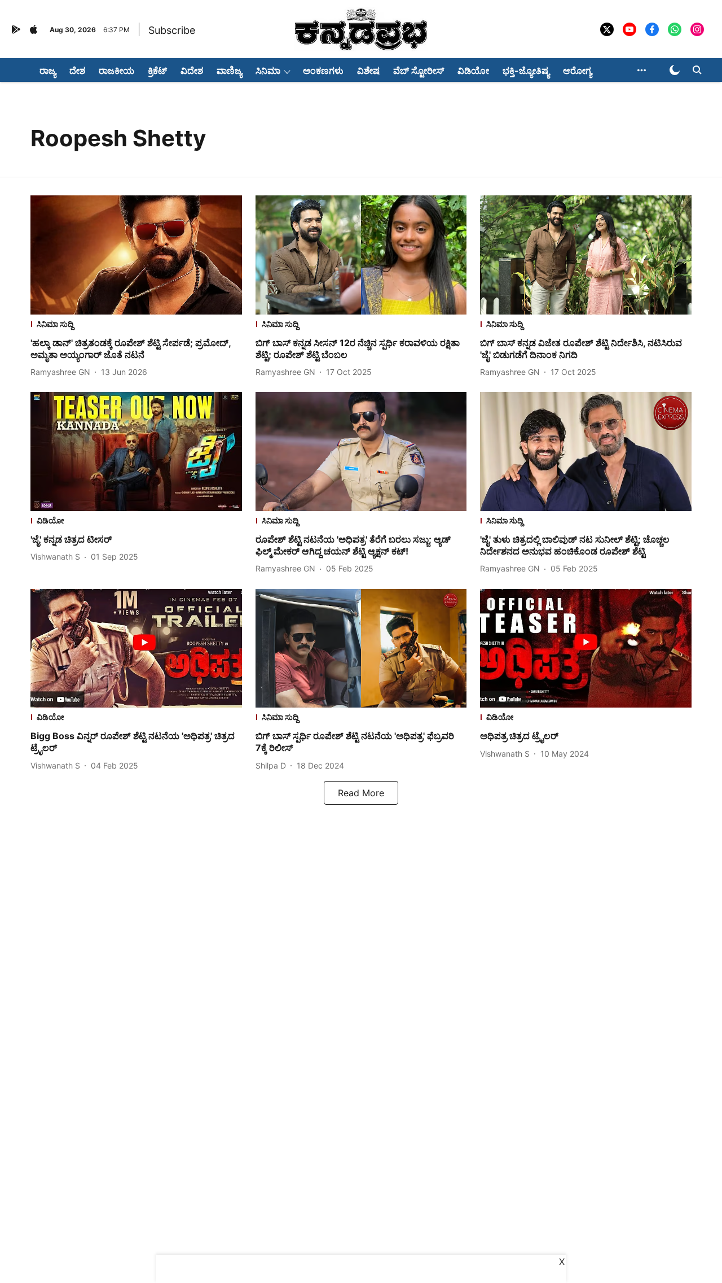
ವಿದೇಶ (191, 70)
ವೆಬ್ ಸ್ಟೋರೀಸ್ (418, 70)
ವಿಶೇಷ (368, 70)
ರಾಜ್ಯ (47, 70)
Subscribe (171, 30)
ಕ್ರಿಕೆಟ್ (157, 70)
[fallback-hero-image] (136, 255)
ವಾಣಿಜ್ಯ (229, 70)
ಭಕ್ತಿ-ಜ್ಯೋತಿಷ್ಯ (526, 70)
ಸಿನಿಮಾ (268, 70)
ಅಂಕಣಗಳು (323, 70)
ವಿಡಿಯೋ (473, 70)
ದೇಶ (77, 70)
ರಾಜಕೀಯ (116, 70)
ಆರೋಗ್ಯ (577, 70)
